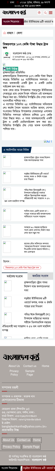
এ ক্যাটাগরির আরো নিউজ (16, 150)
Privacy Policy (14, 372)
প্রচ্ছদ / (10, 33)
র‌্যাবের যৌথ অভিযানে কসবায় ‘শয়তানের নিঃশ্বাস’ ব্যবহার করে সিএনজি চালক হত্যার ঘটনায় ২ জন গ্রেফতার (37, 247)
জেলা (19, 33)
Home (45, 366)
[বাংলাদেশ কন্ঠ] (21, 357)
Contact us (29, 366)
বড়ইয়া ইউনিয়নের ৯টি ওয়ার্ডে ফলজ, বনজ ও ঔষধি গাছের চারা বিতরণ (36, 176)
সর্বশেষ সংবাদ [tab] (15, 277)
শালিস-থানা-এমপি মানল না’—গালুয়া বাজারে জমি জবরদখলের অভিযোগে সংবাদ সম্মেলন (37, 213)
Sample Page (30, 372)
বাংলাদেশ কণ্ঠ (39, 460)
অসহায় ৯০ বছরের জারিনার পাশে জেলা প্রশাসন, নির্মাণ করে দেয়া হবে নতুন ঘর (37, 230)
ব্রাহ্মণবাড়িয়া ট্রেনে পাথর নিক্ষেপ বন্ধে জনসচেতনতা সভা (37, 159)
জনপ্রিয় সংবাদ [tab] (40, 276)
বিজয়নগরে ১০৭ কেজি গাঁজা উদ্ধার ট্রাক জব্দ (22, 267)
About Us (14, 366)
